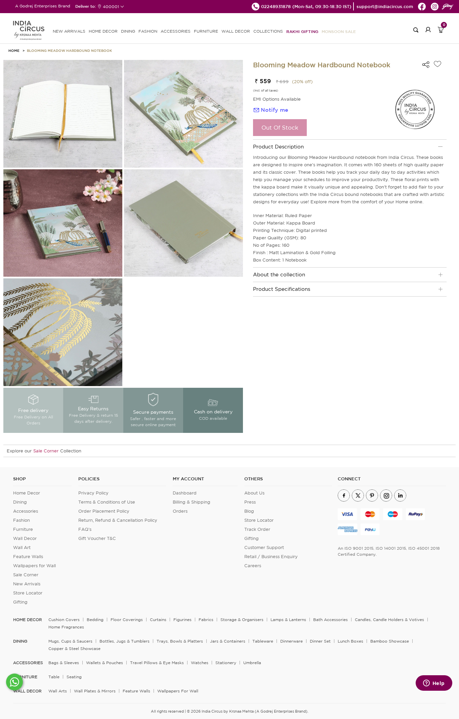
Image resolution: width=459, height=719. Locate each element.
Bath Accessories (330, 619)
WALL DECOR (235, 31)
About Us (254, 492)
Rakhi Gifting (302, 31)
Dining (20, 502)
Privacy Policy (93, 492)
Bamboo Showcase (389, 641)
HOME (13, 50)
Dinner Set (320, 641)
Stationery (225, 662)
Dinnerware (291, 641)
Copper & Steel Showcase (74, 648)
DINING (128, 31)
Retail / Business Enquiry (271, 556)
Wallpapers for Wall (34, 565)
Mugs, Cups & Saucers (70, 641)
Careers (252, 565)
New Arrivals (26, 583)
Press (250, 502)
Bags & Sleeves (63, 662)
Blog (249, 511)
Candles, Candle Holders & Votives (389, 619)
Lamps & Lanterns (288, 619)
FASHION (147, 31)
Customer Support (264, 547)
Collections (268, 31)
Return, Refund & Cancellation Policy (117, 520)
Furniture (23, 529)
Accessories (25, 511)
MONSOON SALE (339, 31)
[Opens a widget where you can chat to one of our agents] (433, 683)
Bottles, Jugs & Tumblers (124, 641)
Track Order (257, 529)
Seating (74, 677)
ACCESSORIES (176, 31)
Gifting (20, 602)
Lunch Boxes (350, 641)
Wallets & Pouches (104, 662)
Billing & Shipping (191, 502)
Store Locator (27, 592)
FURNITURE (206, 31)
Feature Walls (28, 556)
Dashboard (185, 492)
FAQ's (84, 529)
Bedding (95, 619)
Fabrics (206, 619)
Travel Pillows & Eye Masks (157, 662)
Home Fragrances (66, 627)
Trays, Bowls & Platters (180, 641)
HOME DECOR (103, 31)
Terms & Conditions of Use (106, 502)
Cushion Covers (64, 619)
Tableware (262, 641)
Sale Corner (45, 450)
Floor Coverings (127, 619)
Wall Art (22, 547)
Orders (180, 511)
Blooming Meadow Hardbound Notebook (69, 50)
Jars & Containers (227, 641)
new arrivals (69, 31)
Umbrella (252, 662)
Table (53, 677)
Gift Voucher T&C (97, 538)
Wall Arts (57, 691)
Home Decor (26, 492)
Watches (199, 662)
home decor (27, 620)
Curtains (158, 619)
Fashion (21, 520)
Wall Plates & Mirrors (95, 691)
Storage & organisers (241, 619)
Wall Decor (25, 538)
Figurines (182, 619)
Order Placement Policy (103, 511)
